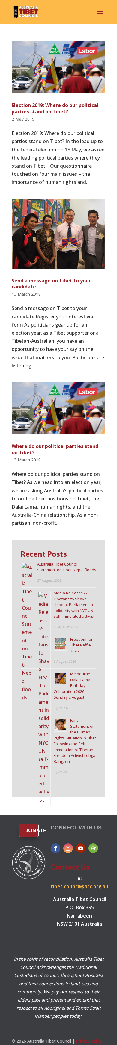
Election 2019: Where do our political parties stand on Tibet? (55, 108)
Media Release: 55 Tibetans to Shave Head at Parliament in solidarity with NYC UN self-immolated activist (74, 604)
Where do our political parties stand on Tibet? (55, 449)
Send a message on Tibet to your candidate (51, 283)
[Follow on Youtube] (81, 848)
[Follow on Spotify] (93, 848)
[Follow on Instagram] (68, 848)
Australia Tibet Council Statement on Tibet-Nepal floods (66, 567)
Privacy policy (89, 1041)
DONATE (31, 830)
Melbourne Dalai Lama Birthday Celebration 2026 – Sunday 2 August (72, 685)
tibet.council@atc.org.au (79, 886)
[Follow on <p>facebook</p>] (55, 848)
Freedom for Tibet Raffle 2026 (81, 645)
